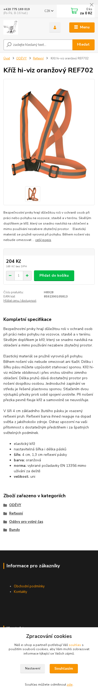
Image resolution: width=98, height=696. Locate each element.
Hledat (83, 44)
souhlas (75, 645)
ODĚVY (21, 58)
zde (70, 684)
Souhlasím (63, 668)
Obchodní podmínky (29, 586)
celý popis (43, 240)
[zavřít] (91, 5)
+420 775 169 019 (16, 9)
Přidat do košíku (54, 275)
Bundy (14, 529)
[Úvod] (22, 27)
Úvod (6, 58)
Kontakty (20, 591)
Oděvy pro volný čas (26, 521)
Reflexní (38, 58)
